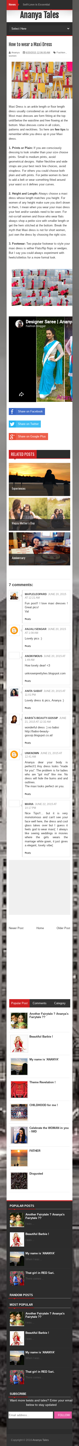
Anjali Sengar (36, 629)
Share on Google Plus (32, 436)
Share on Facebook (30, 411)
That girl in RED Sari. (39, 1273)
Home (40, 928)
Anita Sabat (33, 691)
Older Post (63, 928)
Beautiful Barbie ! (37, 1234)
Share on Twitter (28, 424)
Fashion (61, 52)
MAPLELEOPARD (36, 594)
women (12, 55)
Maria (29, 804)
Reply (28, 619)
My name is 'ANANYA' (40, 1253)
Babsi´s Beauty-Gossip (41, 718)
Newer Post (16, 928)
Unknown (32, 753)
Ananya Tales (39, 15)
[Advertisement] (42, 966)
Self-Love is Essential (36, 4)
